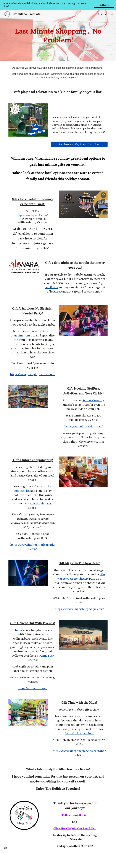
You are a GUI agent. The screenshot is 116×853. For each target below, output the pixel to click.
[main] (57, 35)
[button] (112, 14)
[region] (58, 5)
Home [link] (100, 14)
